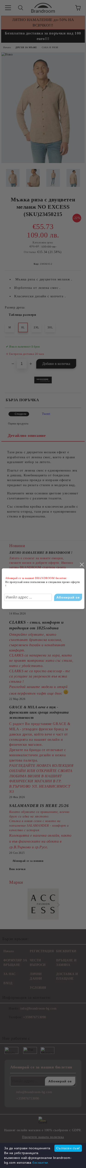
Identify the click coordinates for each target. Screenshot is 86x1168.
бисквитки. (40, 1162)
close (81, 564)
